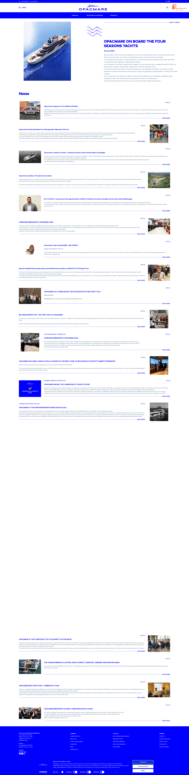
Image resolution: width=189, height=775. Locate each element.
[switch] (75, 772)
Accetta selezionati (143, 766)
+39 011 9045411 (25, 1)
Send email (34, 1)
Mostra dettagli (111, 772)
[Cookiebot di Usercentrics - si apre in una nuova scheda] (43, 772)
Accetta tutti (143, 762)
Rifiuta (143, 770)
